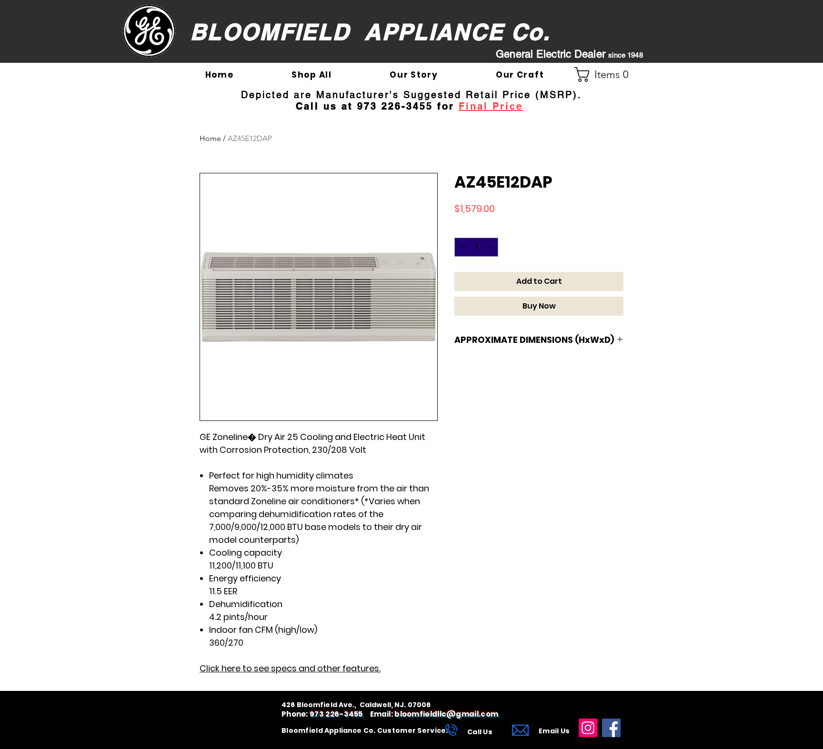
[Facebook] (611, 728)
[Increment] (490, 247)
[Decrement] (462, 247)
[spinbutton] (476, 247)
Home (210, 138)
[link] (605, 74)
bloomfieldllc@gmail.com (446, 714)
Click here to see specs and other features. (290, 668)
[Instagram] (588, 728)
